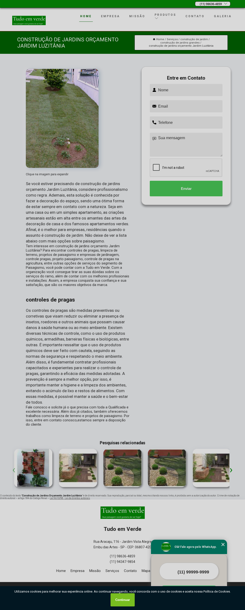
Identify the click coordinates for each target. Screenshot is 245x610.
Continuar (122, 600)
